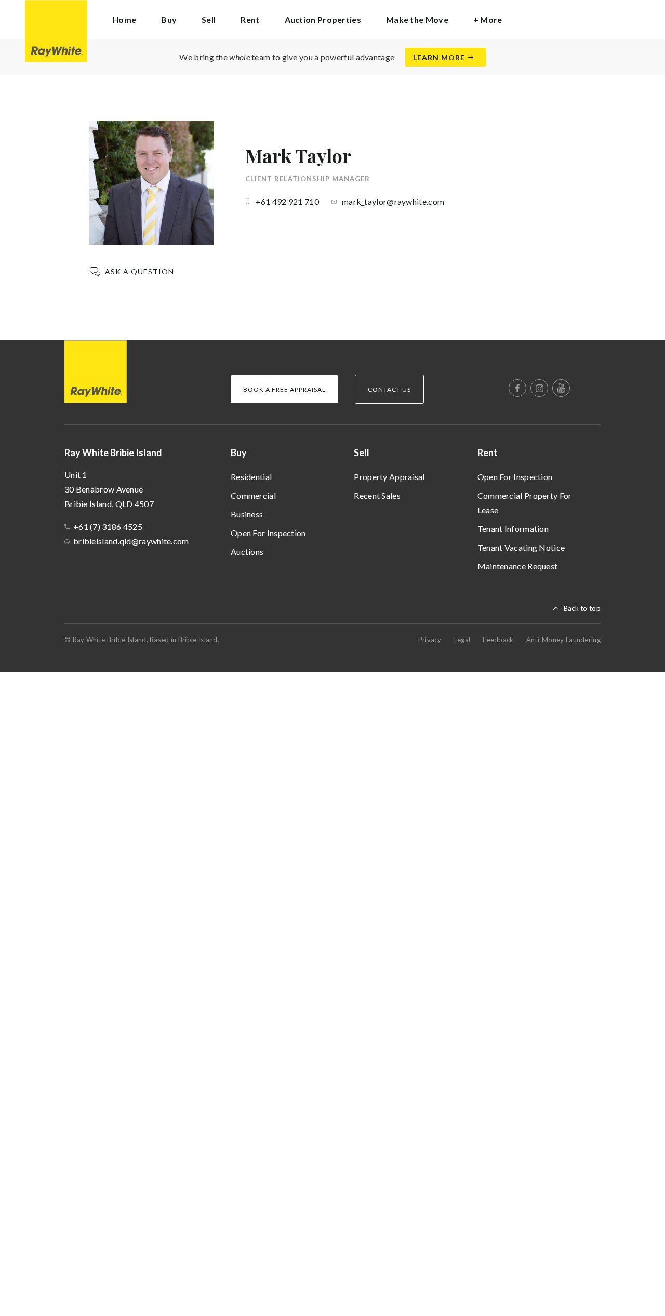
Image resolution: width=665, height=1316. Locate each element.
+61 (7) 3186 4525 (107, 526)
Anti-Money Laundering (563, 639)
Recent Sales (377, 495)
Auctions (247, 551)
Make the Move (417, 19)
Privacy (430, 639)
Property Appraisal (389, 477)
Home (124, 19)
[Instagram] (539, 388)
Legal (462, 639)
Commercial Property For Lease (524, 502)
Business (247, 514)
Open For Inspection (268, 533)
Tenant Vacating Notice (521, 547)
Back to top (582, 608)
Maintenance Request (517, 566)
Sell (361, 452)
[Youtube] (561, 388)
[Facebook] (517, 388)
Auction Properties (323, 19)
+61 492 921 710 (288, 201)
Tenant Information (513, 529)
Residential (251, 477)
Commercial (253, 495)
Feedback (498, 639)
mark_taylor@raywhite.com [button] (393, 201)
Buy (239, 452)
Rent (487, 452)
